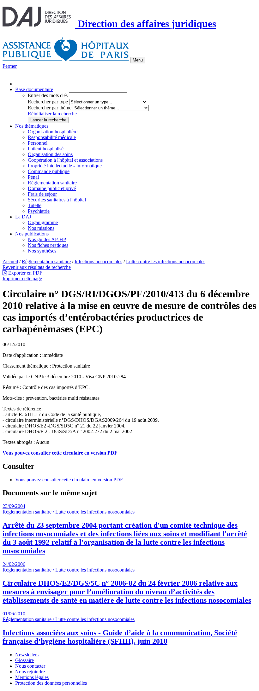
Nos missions (41, 228)
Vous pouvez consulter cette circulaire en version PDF (69, 479)
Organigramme (43, 222)
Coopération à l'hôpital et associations (65, 160)
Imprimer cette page (22, 278)
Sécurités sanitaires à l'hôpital (57, 199)
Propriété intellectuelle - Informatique (65, 165)
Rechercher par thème (49, 107)
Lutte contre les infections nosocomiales (165, 261)
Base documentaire (34, 89)
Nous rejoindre (30, 671)
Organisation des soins (50, 154)
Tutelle (34, 205)
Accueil (10, 261)
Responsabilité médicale (52, 137)
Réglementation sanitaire (52, 182)
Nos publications (32, 233)
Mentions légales (32, 677)
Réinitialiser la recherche (52, 113)
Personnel (37, 143)
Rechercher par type (48, 101)
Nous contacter (30, 666)
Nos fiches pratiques (48, 245)
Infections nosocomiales (98, 261)
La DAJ (23, 216)
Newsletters (27, 654)
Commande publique (48, 171)
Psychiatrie (39, 211)
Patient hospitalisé (45, 148)
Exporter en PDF (24, 273)
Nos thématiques (31, 126)
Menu (138, 60)
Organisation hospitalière (52, 131)
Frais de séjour (42, 194)
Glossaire (24, 660)
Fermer (10, 66)
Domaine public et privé (52, 188)
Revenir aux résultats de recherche (37, 267)
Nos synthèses (42, 250)
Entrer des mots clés (48, 95)
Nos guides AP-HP (47, 239)
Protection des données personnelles (51, 683)
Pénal (33, 177)
